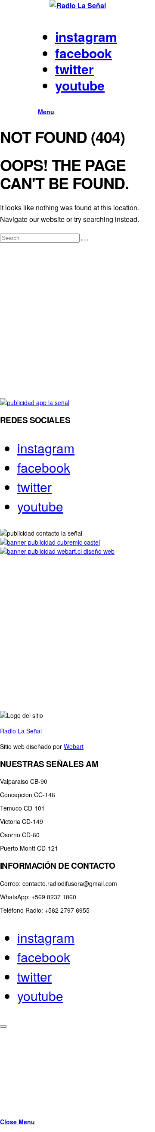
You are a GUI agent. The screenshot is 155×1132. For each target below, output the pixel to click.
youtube (80, 85)
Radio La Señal (21, 731)
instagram (86, 36)
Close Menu (17, 1121)
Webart (74, 746)
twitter (74, 68)
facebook (83, 53)
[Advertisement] (77, 320)
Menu (46, 111)
